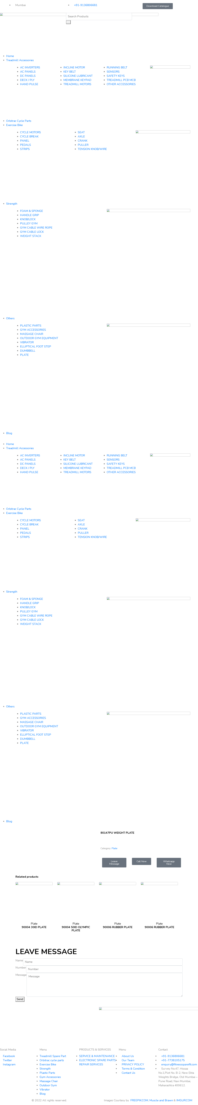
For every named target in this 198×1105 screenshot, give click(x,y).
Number (20, 967)
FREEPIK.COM (139, 1100)
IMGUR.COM (184, 1100)
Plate (114, 848)
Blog (9, 433)
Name (19, 960)
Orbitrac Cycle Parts (18, 121)
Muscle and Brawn (161, 1100)
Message (21, 975)
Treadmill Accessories (20, 60)
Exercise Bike (14, 125)
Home (10, 56)
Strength (11, 204)
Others (10, 318)
